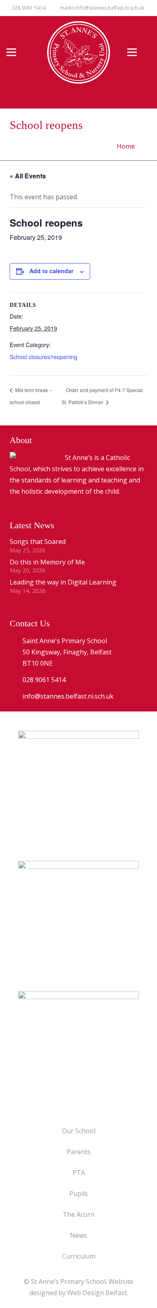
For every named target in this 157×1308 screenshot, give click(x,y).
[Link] (78, 1051)
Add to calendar (51, 271)
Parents (79, 1151)
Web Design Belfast (97, 1292)
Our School (78, 1130)
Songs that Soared (38, 541)
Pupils (78, 1193)
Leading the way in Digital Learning (63, 582)
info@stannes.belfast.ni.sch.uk (68, 696)
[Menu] (18, 52)
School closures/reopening (43, 357)
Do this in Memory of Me (47, 562)
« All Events (28, 175)
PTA (78, 1172)
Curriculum (78, 1256)
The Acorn (78, 1214)
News (78, 1235)
